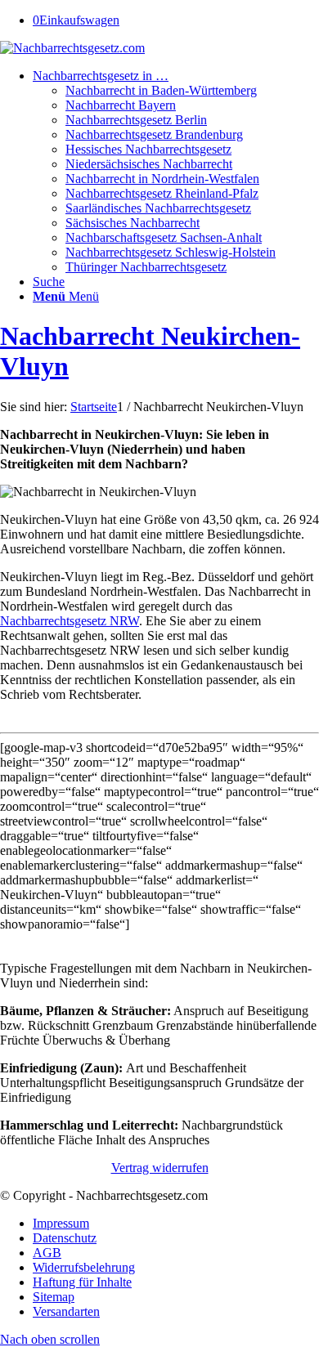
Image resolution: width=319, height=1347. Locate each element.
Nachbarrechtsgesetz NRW (69, 621)
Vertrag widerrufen (160, 1168)
